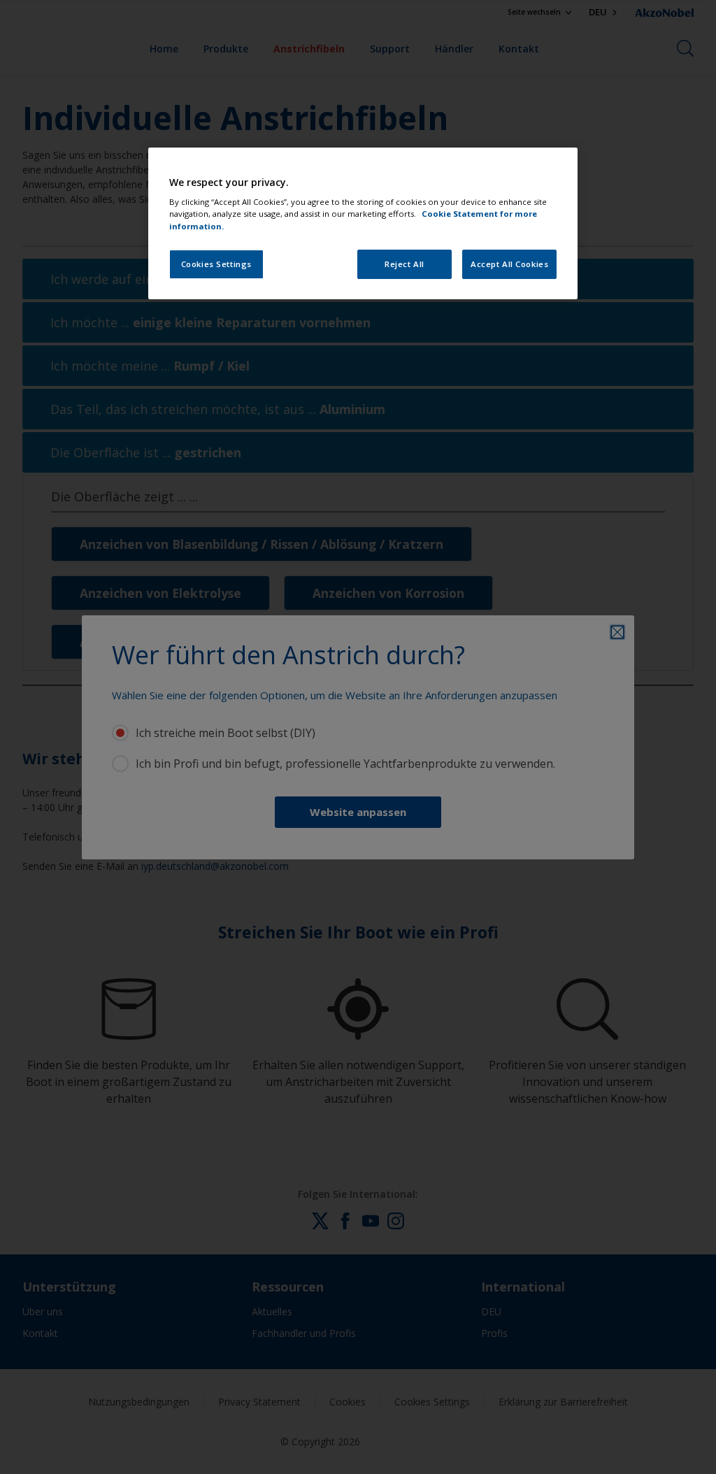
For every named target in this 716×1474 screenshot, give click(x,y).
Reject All (404, 264)
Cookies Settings (216, 264)
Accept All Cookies (509, 264)
